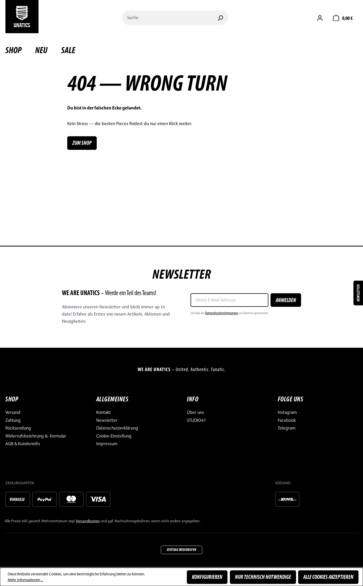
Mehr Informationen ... (25, 579)
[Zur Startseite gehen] (22, 16)
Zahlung (13, 420)
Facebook (287, 420)
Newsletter (106, 420)
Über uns (195, 412)
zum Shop (82, 142)
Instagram (287, 412)
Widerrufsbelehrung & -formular (35, 436)
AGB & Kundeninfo (22, 443)
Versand (12, 412)
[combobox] (167, 18)
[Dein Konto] (320, 18)
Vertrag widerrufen (181, 549)
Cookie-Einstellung (114, 436)
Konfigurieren (207, 577)
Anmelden (286, 300)
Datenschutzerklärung (117, 428)
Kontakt (103, 412)
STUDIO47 (196, 420)
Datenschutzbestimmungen (221, 313)
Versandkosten (88, 521)
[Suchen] (220, 18)
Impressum (106, 443)
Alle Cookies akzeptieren (328, 577)
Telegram (287, 428)
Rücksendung (18, 428)
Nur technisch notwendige (263, 577)
